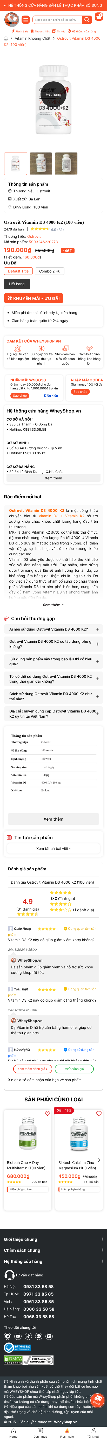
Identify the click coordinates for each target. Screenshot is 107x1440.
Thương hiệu (42, 31)
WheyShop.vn (65, 1422)
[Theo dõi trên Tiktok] (28, 1336)
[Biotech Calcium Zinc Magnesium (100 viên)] (79, 1133)
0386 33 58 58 (39, 1309)
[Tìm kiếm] (87, 20)
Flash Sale (22, 31)
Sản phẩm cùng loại (53, 1099)
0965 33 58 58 (38, 1316)
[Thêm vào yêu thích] (47, 1113)
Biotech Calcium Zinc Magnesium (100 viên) (77, 1165)
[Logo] (11, 19)
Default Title (18, 271)
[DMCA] (29, 1360)
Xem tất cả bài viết (52, 848)
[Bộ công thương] (29, 1348)
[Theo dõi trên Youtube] (18, 1336)
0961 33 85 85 (38, 1301)
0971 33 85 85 (38, 1294)
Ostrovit (34, 236)
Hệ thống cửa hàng (84, 31)
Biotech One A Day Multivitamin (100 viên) (26, 1165)
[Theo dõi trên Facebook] (7, 1336)
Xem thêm (53, 819)
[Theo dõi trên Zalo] (38, 1336)
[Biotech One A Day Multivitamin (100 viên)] (27, 1133)
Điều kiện (51, 395)
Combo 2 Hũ (49, 271)
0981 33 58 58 (38, 1286)
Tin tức (61, 31)
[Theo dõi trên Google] (49, 1336)
